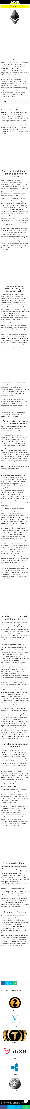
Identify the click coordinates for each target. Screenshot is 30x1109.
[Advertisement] (15, 42)
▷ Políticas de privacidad (13, 1103)
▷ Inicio (3, 1102)
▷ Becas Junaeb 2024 (12, 1102)
